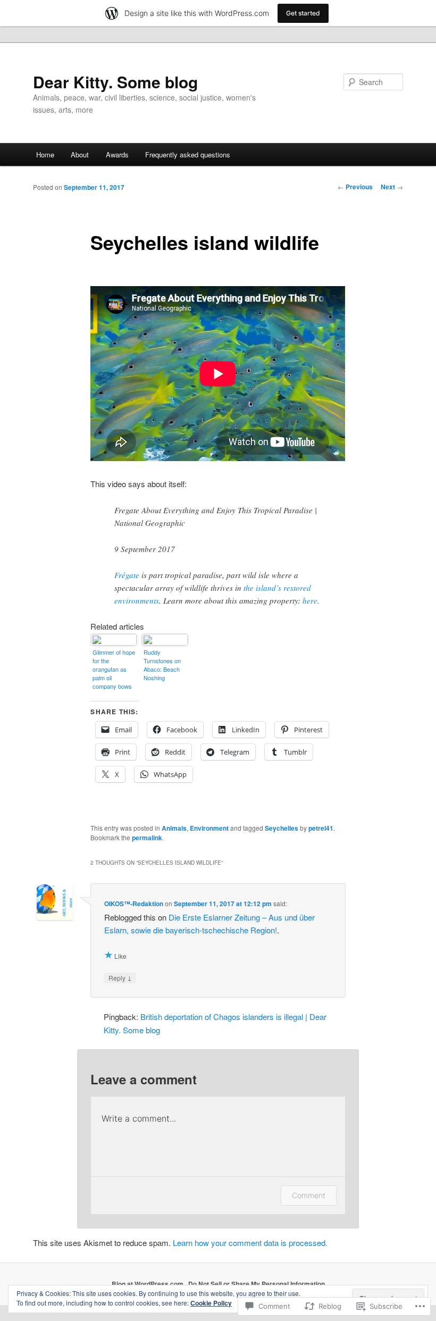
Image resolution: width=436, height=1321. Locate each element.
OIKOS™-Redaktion (133, 903)
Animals (174, 828)
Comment (308, 1195)
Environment (209, 828)
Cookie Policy (211, 1303)
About (80, 154)
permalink (147, 837)
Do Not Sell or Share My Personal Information (256, 1284)
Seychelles (281, 828)
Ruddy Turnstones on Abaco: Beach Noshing (162, 665)
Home (45, 154)
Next (392, 186)
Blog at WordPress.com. (148, 1284)
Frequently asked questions (187, 154)
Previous (355, 186)
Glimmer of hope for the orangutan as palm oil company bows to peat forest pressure (114, 670)
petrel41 (320, 828)
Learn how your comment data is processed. (250, 1242)
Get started (303, 13)
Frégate (126, 575)
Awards (117, 154)
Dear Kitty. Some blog (115, 81)
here (310, 600)
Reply (120, 977)
